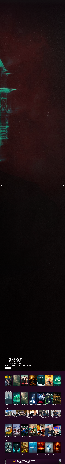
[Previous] (2, 186)
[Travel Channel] (6, 1)
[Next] (63, 186)
